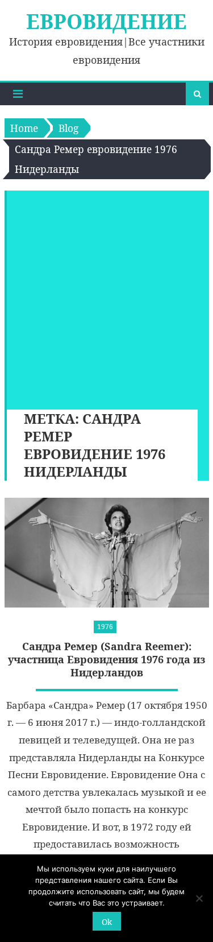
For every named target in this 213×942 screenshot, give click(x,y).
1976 (105, 626)
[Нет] (198, 898)
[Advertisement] (106, 297)
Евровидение (106, 21)
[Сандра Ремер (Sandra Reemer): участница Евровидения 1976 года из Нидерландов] (107, 553)
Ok (107, 921)
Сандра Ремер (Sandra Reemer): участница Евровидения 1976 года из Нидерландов (107, 660)
